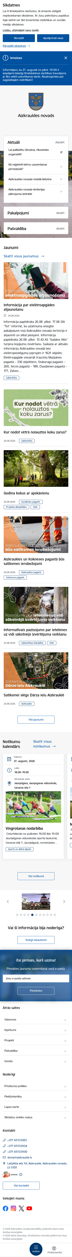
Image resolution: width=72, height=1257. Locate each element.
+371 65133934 (17, 1146)
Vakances (10, 1019)
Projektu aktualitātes (16, 507)
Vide (35, 507)
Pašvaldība (11, 1050)
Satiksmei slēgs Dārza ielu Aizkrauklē (34, 695)
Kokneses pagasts (15, 577)
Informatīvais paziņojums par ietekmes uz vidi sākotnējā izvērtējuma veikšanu (35, 632)
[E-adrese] (10, 1174)
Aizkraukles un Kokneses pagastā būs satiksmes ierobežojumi (34, 561)
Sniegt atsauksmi (36, 940)
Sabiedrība (11, 377)
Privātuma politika (15, 1086)
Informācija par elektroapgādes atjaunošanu (29, 307)
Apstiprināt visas (53, 38)
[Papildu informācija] (20, 1174)
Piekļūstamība (13, 1096)
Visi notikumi (36, 876)
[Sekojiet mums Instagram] (13, 1208)
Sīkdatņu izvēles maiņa (18, 1117)
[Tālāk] (64, 901)
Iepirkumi (10, 1030)
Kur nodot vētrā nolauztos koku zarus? (35, 432)
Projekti (9, 1040)
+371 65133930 (17, 1151)
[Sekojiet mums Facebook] (5, 1208)
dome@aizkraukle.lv (19, 1157)
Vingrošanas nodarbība (24, 828)
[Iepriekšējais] (8, 901)
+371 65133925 (17, 1140)
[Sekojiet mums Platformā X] (21, 1208)
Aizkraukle (26, 703)
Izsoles (8, 1061)
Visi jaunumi (36, 719)
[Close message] (66, 58)
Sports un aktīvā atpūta (19, 849)
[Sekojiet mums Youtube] (29, 1208)
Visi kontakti (21, 1185)
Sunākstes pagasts (30, 501)
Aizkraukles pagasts (31, 572)
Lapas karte (11, 1107)
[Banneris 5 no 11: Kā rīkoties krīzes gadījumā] (36, 901)
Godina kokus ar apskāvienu (26, 493)
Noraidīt (19, 38)
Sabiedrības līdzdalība (32, 643)
